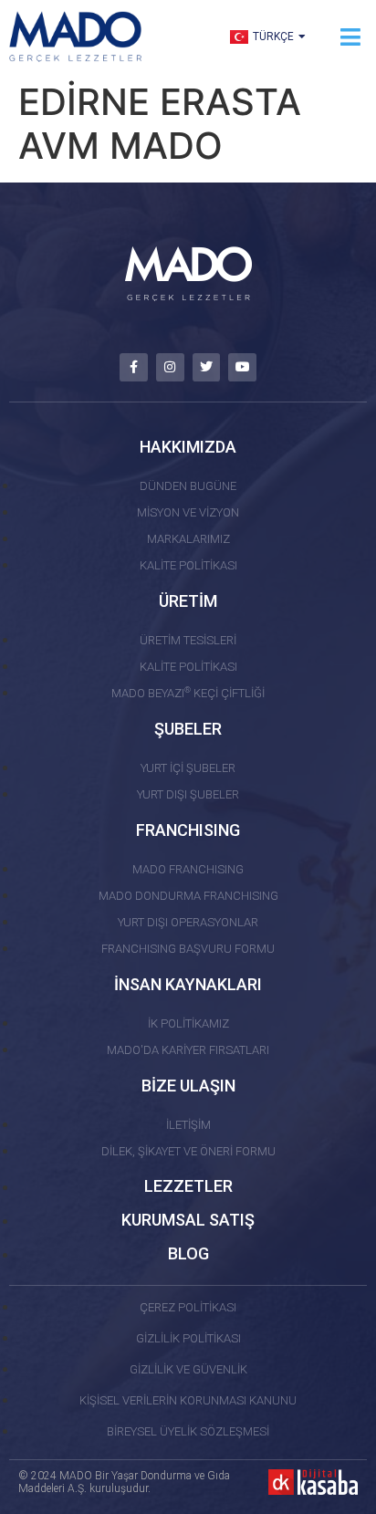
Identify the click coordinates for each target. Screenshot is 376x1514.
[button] (351, 37)
